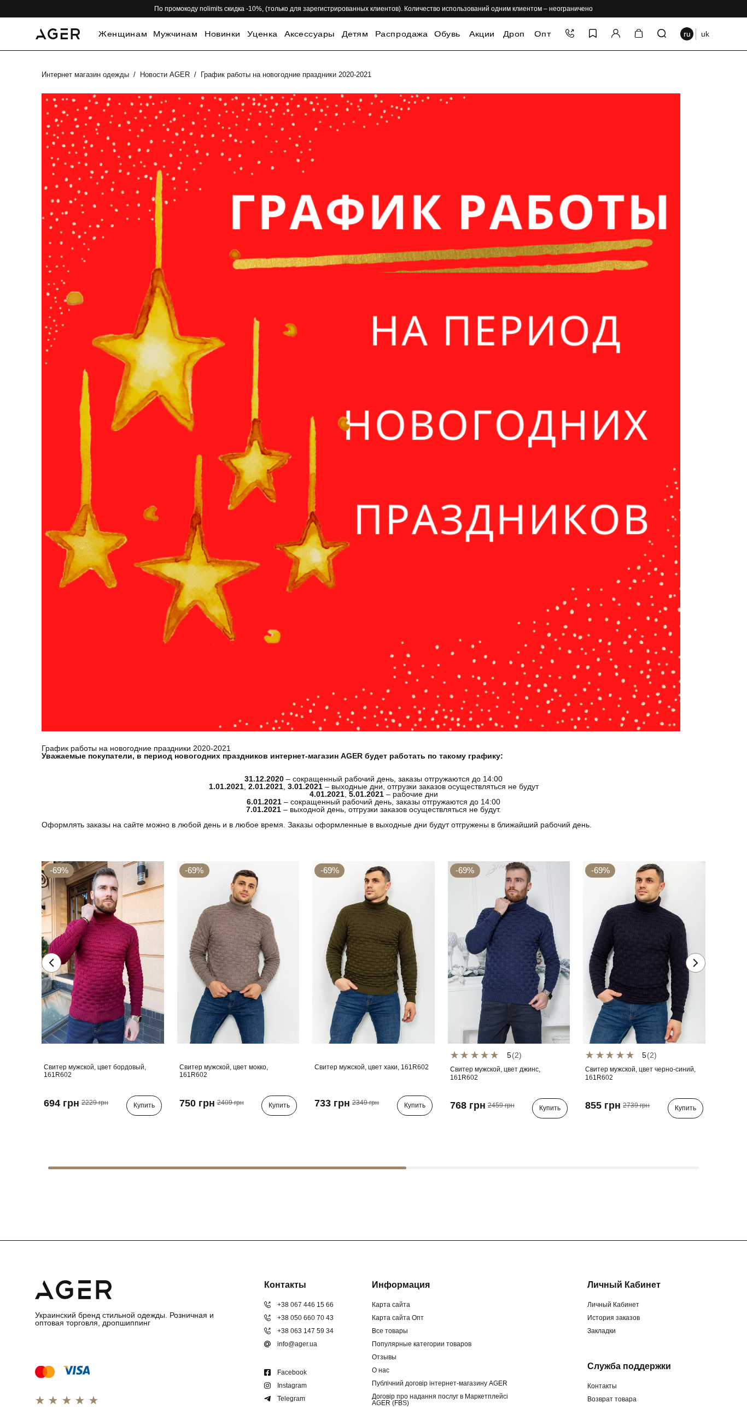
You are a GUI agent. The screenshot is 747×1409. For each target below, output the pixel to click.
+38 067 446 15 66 (305, 1304)
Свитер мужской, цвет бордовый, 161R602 (95, 1071)
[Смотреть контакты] (569, 34)
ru (687, 33)
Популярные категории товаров (421, 1344)
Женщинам (122, 33)
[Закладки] (592, 34)
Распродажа (401, 33)
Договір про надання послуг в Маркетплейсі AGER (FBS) (440, 1399)
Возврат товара (612, 1399)
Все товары (390, 1331)
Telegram (291, 1398)
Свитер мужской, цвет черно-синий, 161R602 (640, 1073)
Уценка (263, 33)
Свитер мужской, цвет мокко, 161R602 (223, 1071)
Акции (482, 33)
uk (705, 33)
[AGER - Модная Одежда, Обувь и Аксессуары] (58, 32)
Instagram (292, 1385)
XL (66, 1128)
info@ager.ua (297, 1344)
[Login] (615, 34)
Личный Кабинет (613, 1304)
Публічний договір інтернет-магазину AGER (439, 1383)
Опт (542, 33)
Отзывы (384, 1357)
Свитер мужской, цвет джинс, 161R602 (495, 1073)
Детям (354, 33)
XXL (84, 1128)
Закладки (601, 1331)
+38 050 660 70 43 (305, 1318)
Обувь (447, 33)
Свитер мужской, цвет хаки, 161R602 (371, 1067)
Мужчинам (175, 33)
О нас (380, 1370)
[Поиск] (661, 34)
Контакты (602, 1386)
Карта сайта (391, 1304)
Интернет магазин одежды (85, 74)
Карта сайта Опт (398, 1318)
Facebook (292, 1372)
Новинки (222, 33)
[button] (695, 963)
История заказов (613, 1318)
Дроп (513, 33)
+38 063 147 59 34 (305, 1331)
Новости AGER (165, 74)
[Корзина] (638, 34)
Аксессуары (309, 33)
